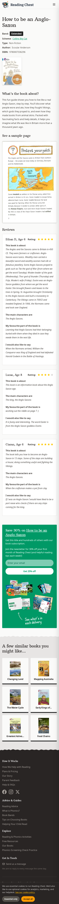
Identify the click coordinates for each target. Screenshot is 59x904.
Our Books (7, 845)
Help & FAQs (8, 784)
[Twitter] (17, 792)
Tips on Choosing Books (14, 819)
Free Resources (10, 841)
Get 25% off (29, 571)
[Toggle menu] (54, 4)
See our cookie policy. (25, 892)
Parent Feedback (11, 780)
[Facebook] (4, 792)
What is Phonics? (11, 810)
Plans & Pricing (10, 771)
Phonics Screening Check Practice (19, 850)
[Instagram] (11, 792)
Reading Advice (10, 806)
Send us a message (16, 863)
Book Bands (8, 815)
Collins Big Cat (19, 38)
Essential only (10, 899)
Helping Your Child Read (14, 824)
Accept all (28, 899)
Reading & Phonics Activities (16, 836)
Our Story (7, 775)
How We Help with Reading (16, 766)
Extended (16, 33)
